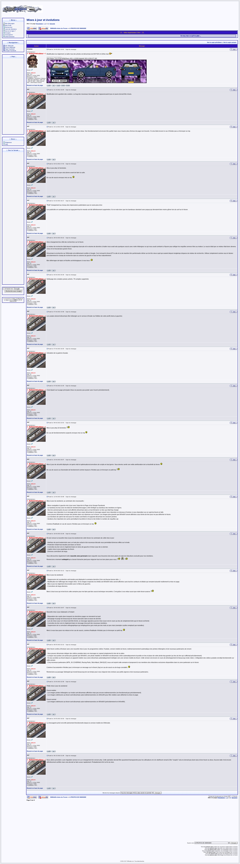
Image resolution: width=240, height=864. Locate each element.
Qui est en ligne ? (10, 31)
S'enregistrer (9, 34)
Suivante (52, 23)
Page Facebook (10, 49)
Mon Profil (8, 25)
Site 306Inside (9, 45)
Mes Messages (9, 23)
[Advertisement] (156, 8)
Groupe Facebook (10, 50)
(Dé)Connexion (9, 36)
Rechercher (8, 27)
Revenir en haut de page (35, 85)
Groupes (7, 33)
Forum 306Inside (10, 47)
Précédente (39, 23)
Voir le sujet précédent (214, 42)
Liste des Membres (11, 29)
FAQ (6, 144)
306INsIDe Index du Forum (59, 28)
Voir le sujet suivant (229, 42)
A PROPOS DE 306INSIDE (78, 28)
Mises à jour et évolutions (43, 19)
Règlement (8, 142)
